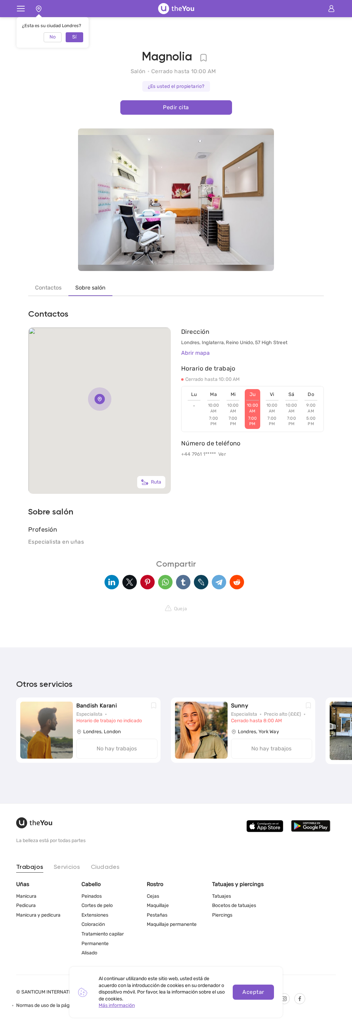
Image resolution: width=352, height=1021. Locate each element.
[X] (129, 582)
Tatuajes (221, 896)
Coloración (93, 924)
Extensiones (94, 915)
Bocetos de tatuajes (234, 905)
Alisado (89, 953)
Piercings (222, 915)
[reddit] (237, 582)
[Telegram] (219, 582)
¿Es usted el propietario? (176, 86)
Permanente (95, 943)
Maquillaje (158, 905)
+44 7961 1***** (198, 454)
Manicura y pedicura (38, 915)
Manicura (26, 896)
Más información (117, 1005)
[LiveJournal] (201, 582)
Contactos (48, 287)
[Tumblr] (183, 582)
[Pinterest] (147, 582)
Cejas (153, 896)
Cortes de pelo (97, 905)
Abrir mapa (195, 353)
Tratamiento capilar (102, 934)
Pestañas (157, 915)
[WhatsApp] (165, 582)
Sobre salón (90, 287)
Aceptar (253, 992)
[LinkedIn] (111, 582)
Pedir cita (176, 107)
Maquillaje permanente (172, 924)
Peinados (91, 896)
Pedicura (26, 905)
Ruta (156, 482)
